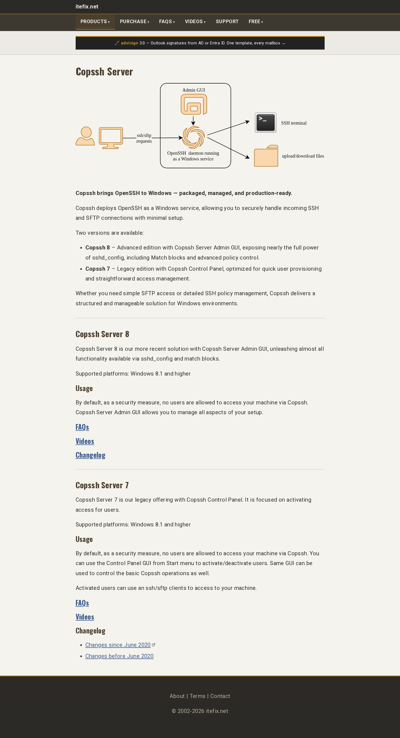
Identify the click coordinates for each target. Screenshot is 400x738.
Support (227, 21)
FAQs (165, 21)
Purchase (133, 21)
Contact (220, 696)
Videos (194, 21)
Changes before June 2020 (119, 656)
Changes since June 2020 (118, 645)
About (177, 696)
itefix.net (87, 7)
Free (254, 21)
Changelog (91, 455)
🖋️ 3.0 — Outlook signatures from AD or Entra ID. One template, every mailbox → (200, 43)
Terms (198, 696)
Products (94, 21)
